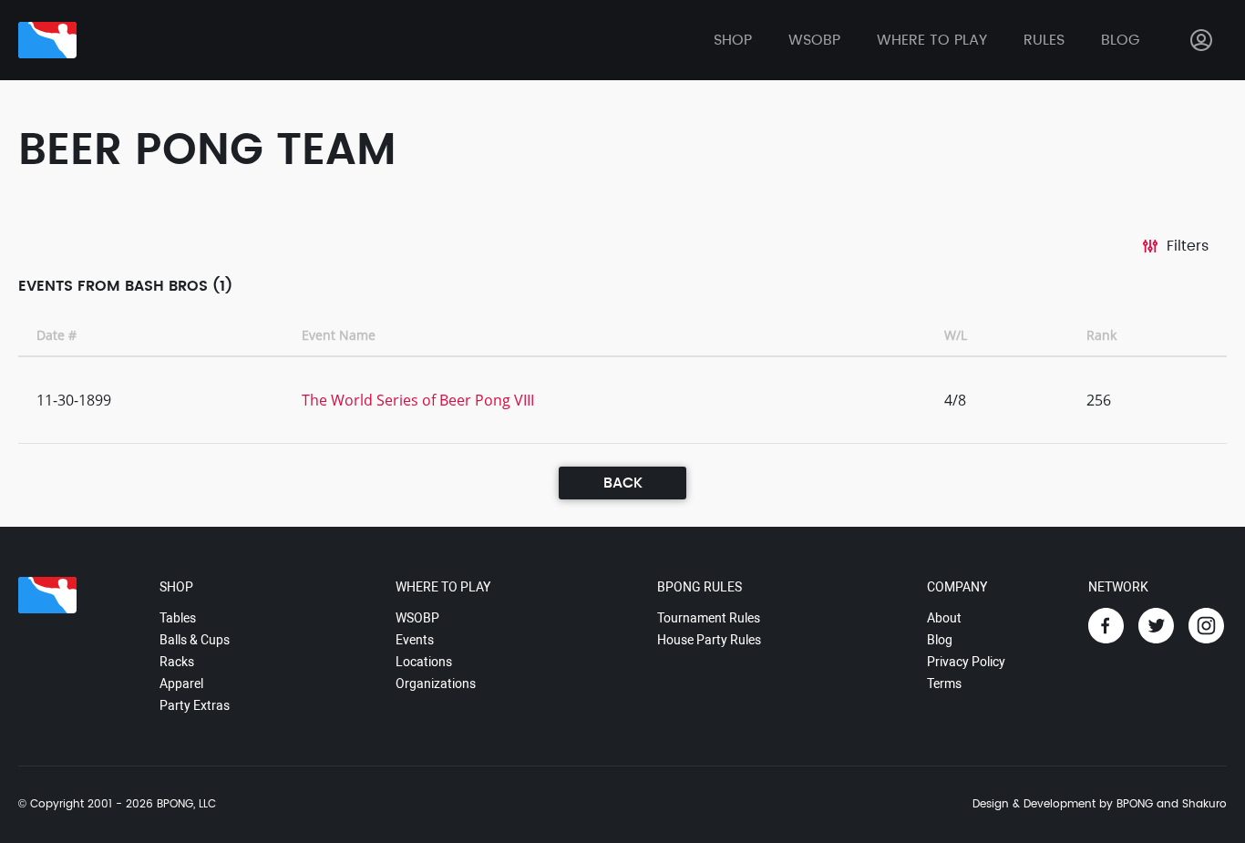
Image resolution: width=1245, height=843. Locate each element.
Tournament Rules (708, 618)
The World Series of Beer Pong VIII (418, 400)
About (944, 618)
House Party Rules (709, 639)
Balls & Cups (194, 639)
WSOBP (417, 618)
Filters (1188, 246)
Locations (424, 661)
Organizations (436, 683)
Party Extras (194, 705)
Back (623, 483)
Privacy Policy (966, 661)
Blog (1120, 40)
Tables (177, 618)
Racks (176, 661)
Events (415, 639)
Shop (733, 40)
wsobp (814, 40)
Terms (944, 683)
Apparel (181, 683)
